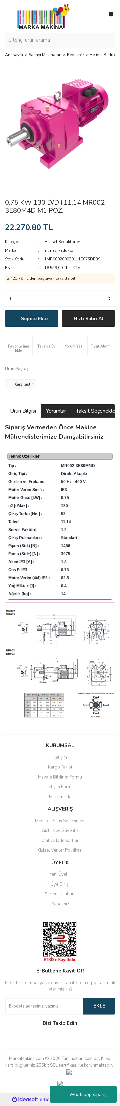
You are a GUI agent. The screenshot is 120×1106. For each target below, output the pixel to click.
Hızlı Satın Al (88, 318)
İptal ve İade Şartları (60, 841)
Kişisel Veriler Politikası (60, 850)
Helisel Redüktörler (62, 241)
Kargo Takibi (60, 767)
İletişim (60, 757)
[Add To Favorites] (18, 346)
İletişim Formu (60, 787)
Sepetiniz (60, 904)
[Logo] (41, 16)
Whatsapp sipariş (88, 1094)
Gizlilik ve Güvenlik (60, 831)
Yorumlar (56, 411)
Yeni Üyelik (60, 874)
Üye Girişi (60, 884)
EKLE (99, 1006)
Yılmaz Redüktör (59, 250)
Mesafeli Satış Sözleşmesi (60, 821)
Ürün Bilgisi (23, 411)
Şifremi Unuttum (60, 894)
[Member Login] (95, 17)
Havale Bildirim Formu (60, 777)
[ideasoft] (25, 1099)
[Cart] (108, 16)
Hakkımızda (60, 797)
